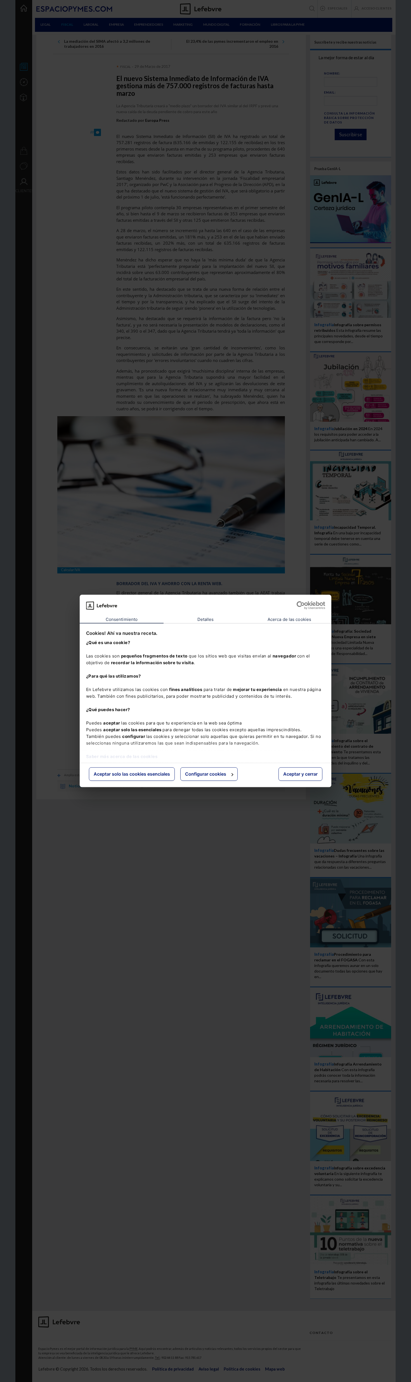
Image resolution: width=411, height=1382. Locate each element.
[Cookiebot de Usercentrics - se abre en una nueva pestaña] (300, 605)
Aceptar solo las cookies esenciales (132, 774)
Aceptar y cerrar (300, 774)
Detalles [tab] (205, 619)
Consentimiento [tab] (122, 619)
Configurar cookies (205, 774)
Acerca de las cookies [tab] (289, 619)
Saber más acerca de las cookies (122, 756)
